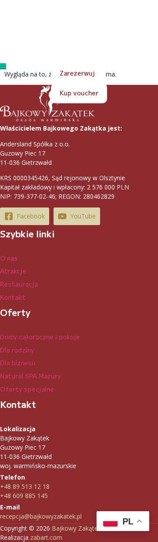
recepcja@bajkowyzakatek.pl (41, 516)
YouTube (83, 216)
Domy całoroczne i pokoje (40, 336)
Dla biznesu (18, 362)
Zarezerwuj (77, 73)
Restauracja (19, 284)
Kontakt (12, 297)
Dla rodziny (17, 350)
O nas (9, 258)
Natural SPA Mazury (30, 375)
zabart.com (46, 537)
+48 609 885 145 (24, 495)
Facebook (31, 216)
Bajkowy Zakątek (76, 528)
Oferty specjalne (27, 389)
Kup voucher (79, 92)
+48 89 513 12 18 (25, 486)
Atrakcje (13, 270)
